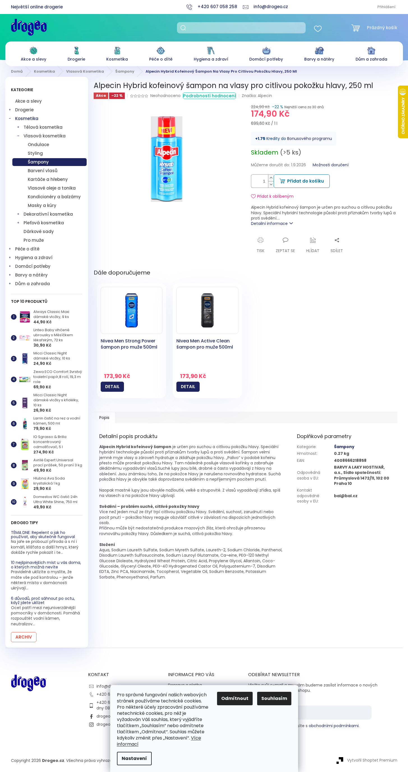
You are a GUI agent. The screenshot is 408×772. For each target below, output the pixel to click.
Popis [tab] (104, 417)
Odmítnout (234, 698)
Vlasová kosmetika (45, 136)
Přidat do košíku (305, 181)
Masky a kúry (42, 205)
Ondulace (38, 145)
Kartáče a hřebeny (48, 179)
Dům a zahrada (32, 284)
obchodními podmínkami (334, 726)
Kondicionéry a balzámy (54, 197)
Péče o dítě (27, 249)
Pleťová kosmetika (44, 223)
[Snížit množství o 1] (271, 184)
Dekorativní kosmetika (48, 214)
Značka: (257, 95)
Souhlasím (274, 698)
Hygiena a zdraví (33, 258)
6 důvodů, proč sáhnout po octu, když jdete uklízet (43, 600)
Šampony (38, 162)
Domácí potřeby (32, 266)
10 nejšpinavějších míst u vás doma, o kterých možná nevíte (46, 565)
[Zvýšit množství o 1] (271, 178)
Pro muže (34, 240)
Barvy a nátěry (31, 275)
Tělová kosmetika (43, 127)
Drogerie (24, 110)
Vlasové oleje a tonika (52, 188)
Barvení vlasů (42, 171)
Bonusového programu (309, 138)
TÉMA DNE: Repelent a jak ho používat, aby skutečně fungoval (43, 535)
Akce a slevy (28, 101)
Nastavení (134, 758)
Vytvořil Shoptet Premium (372, 760)
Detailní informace (269, 223)
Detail (112, 387)
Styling (35, 153)
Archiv (23, 637)
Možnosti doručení (331, 165)
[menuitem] (33, 53)
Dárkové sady (39, 231)
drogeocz (105, 716)
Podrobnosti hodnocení (209, 96)
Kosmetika (26, 118)
